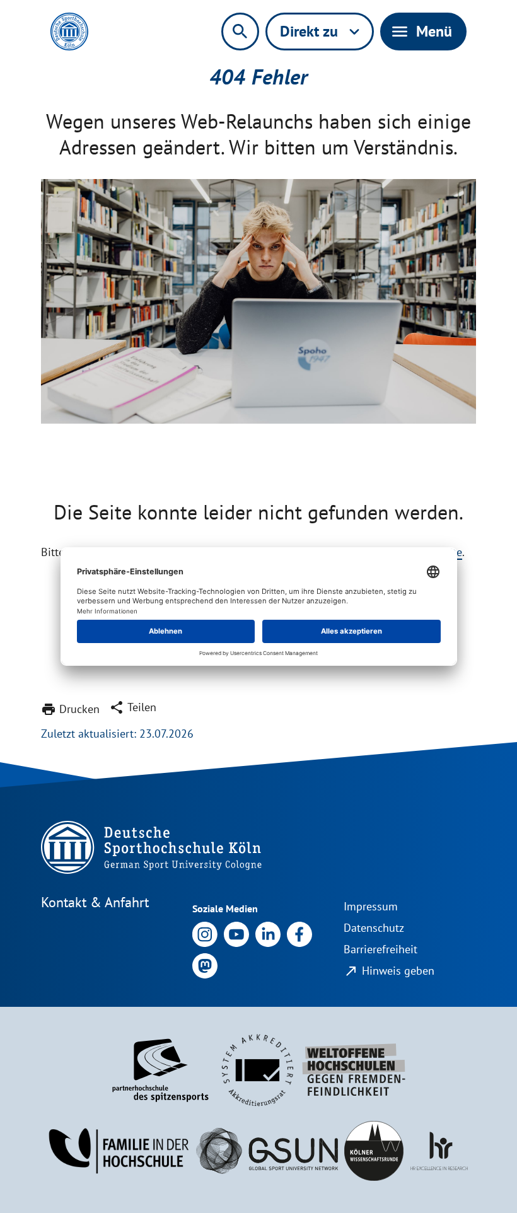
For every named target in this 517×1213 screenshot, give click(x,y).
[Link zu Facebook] (299, 933)
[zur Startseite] (69, 31)
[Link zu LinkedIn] (268, 933)
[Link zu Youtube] (236, 933)
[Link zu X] (205, 965)
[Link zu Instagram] (205, 933)
